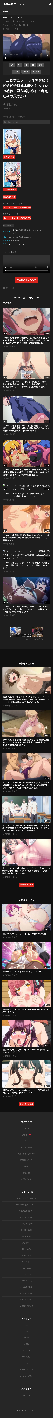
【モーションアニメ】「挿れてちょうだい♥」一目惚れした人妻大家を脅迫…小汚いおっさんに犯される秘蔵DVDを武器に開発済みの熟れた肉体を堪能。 (26, 870)
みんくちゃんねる (26, 1293)
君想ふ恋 (17, 230)
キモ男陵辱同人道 (26, 1306)
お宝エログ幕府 (26, 1287)
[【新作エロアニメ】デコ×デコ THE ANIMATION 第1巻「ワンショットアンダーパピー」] (26, 1033)
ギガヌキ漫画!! (26, 1230)
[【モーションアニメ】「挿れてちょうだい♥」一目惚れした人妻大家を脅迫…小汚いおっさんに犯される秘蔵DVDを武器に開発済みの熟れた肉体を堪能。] (26, 852)
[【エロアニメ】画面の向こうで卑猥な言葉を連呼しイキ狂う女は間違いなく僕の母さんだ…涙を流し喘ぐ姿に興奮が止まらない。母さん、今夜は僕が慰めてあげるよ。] (26, 766)
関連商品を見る (9, 197)
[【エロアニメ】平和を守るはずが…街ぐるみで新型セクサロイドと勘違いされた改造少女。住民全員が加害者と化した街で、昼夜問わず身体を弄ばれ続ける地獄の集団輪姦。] (26, 321)
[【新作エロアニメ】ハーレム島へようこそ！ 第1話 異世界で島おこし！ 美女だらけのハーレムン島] (26, 1074)
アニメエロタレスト (26, 1211)
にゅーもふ (26, 1255)
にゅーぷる (26, 1249)
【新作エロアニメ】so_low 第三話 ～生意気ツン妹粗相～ (24, 934)
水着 (13, 288)
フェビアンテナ (26, 1224)
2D (26, 1325)
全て (26, 1141)
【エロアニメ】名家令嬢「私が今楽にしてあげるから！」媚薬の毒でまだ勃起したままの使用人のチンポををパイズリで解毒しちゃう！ (26, 537)
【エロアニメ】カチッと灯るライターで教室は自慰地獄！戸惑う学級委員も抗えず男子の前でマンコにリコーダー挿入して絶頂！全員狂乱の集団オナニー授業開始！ (25, 827)
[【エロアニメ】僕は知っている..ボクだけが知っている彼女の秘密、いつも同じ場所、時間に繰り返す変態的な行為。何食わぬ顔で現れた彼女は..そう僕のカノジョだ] (26, 409)
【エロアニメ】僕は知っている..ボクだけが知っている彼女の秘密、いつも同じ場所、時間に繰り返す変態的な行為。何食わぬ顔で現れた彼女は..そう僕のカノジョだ (26, 428)
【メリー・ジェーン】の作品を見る (17, 207)
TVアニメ (26, 1350)
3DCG (26, 1338)
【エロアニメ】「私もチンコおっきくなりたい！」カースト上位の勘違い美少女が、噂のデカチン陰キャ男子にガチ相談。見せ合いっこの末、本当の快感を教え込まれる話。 (26, 384)
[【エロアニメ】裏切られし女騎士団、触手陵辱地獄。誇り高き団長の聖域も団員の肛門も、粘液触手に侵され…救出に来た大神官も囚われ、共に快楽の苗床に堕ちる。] (26, 453)
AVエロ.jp (26, 1395)
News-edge (26, 1268)
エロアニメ (22, 117)
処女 (8, 288)
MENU (6, 12)
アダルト (25, 1135)
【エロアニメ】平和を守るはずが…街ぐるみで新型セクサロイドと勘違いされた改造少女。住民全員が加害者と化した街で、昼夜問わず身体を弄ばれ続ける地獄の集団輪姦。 (26, 340)
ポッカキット (26, 1236)
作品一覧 (26, 1173)
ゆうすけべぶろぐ (26, 1300)
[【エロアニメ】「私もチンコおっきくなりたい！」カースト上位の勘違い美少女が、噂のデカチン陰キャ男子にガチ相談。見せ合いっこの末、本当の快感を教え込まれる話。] (26, 365)
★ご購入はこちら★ (26, 279)
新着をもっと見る (26, 885)
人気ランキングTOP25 (26, 1154)
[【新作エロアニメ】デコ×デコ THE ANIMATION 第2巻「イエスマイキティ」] (26, 993)
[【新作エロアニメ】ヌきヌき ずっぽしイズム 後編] (26, 955)
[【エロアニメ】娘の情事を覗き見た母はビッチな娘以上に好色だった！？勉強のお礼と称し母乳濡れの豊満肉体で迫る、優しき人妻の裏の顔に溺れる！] (26, 723)
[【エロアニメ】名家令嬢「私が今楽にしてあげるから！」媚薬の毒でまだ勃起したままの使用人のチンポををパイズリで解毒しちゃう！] (26, 519)
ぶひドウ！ (26, 1243)
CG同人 (27, 1344)
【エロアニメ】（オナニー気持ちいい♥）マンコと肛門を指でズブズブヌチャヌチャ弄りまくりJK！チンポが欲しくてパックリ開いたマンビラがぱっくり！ (26, 609)
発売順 (26, 1166)
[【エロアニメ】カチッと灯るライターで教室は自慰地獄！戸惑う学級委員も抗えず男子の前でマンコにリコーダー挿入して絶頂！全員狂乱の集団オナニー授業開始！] (26, 809)
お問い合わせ (26, 1179)
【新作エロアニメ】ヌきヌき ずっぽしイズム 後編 (21, 972)
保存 (40, 65)
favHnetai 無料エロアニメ (26, 1205)
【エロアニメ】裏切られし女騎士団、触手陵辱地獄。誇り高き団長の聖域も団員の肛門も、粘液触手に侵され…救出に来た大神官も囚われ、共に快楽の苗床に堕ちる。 (26, 472)
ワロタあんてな (26, 1281)
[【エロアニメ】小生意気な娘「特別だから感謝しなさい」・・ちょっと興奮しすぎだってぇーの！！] (26, 487)
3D (26, 1331)
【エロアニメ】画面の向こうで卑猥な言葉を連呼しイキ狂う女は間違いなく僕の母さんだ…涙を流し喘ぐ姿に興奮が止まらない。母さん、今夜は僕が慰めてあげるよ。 (25, 785)
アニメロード (26, 1274)
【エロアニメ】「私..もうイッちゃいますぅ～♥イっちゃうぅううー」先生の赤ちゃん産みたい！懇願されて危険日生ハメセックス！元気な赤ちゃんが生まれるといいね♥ (25, 699)
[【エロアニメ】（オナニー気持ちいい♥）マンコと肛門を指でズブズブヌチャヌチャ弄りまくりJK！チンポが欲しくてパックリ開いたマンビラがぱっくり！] (26, 590)
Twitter (26, 1128)
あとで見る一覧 (26, 1147)
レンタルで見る (10, 189)
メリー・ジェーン (17, 244)
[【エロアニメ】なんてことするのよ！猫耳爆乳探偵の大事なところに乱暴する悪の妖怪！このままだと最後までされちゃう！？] (26, 555)
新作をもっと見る (26, 1104)
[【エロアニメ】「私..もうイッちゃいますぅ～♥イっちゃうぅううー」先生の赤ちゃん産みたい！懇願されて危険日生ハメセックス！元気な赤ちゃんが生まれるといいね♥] (26, 680)
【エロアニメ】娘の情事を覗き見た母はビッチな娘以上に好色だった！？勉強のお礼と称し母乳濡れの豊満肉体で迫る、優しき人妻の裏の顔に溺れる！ (25, 742)
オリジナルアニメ (26, 1369)
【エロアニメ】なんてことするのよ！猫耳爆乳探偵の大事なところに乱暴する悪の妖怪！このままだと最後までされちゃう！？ (26, 565)
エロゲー (26, 1363)
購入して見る (9, 157)
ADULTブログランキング (26, 1198)
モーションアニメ (26, 1376)
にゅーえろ (26, 1262)
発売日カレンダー (26, 1160)
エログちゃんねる (26, 1217)
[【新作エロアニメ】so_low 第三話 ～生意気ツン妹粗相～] (26, 917)
